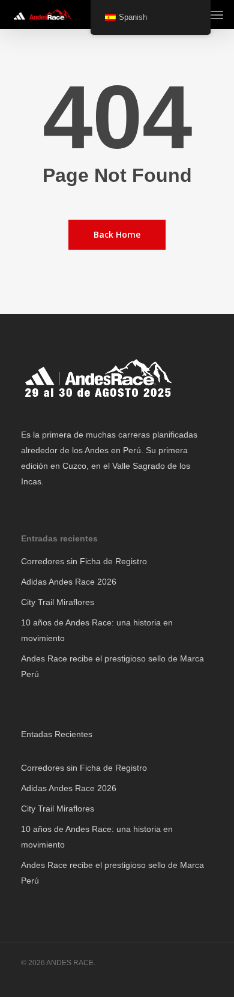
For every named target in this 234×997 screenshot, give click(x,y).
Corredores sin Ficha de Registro (84, 561)
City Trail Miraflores (57, 602)
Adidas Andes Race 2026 (68, 581)
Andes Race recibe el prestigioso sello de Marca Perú (112, 666)
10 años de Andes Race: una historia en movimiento (97, 630)
